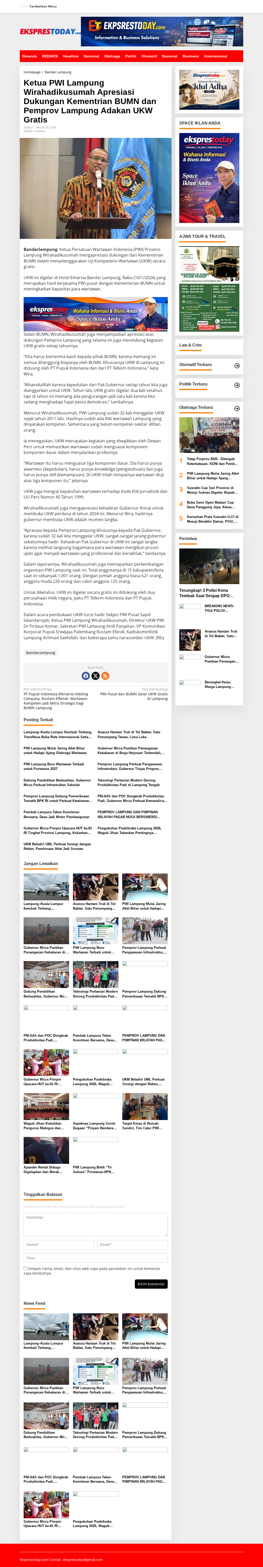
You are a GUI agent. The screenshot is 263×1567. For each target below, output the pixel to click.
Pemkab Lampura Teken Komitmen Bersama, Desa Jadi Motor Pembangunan (56, 814)
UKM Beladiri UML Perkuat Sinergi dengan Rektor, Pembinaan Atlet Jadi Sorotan (57, 846)
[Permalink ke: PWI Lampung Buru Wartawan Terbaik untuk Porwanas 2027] (95, 930)
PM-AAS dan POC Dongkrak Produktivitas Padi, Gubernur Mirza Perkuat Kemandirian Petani (132, 798)
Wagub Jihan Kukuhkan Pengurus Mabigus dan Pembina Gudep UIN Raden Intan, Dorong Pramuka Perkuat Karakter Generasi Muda (45, 1126)
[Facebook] (86, 676)
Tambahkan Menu (43, 6)
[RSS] (105, 676)
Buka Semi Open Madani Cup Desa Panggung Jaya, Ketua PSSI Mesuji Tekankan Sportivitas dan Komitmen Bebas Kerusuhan (213, 505)
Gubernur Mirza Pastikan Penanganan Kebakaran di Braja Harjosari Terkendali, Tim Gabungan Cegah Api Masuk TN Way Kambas (130, 750)
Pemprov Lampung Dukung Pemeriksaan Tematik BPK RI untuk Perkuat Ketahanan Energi (56, 798)
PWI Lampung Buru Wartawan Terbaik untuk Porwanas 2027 (54, 766)
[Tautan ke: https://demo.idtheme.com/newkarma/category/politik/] (237, 385)
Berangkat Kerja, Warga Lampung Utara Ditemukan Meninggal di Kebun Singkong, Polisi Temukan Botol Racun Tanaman (221, 684)
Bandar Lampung (34, 131)
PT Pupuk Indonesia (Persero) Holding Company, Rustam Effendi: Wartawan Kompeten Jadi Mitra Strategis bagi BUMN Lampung (56, 698)
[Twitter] (95, 676)
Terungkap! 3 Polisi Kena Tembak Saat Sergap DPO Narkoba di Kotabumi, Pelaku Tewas (207, 593)
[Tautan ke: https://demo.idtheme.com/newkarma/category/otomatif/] (237, 366)
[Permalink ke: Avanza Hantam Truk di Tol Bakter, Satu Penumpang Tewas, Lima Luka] (95, 886)
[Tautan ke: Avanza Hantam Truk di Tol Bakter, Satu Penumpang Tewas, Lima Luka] (190, 639)
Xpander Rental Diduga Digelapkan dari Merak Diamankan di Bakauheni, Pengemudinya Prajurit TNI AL (45, 1169)
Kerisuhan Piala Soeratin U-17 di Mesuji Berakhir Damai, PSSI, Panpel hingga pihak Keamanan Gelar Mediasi (213, 519)
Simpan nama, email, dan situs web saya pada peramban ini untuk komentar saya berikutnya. (92, 1271)
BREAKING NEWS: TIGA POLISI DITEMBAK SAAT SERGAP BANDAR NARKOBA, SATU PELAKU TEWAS (219, 608)
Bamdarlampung (40, 652)
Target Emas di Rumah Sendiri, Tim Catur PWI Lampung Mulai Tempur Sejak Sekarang (141, 1126)
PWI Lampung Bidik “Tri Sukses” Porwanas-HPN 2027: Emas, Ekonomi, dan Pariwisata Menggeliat (94, 1169)
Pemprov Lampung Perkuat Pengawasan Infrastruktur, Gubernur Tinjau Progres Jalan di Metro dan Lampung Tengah (130, 766)
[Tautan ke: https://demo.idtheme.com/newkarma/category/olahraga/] (237, 408)
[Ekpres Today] (50, 31)
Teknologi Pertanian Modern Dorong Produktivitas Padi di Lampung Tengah (129, 782)
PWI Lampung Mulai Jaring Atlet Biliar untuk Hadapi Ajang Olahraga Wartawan (55, 750)
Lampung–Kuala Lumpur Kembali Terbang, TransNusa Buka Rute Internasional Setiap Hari (58, 734)
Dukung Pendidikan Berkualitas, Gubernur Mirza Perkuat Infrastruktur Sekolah (57, 782)
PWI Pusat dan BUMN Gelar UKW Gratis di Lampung (134, 694)
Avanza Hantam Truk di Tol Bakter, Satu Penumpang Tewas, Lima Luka (129, 734)
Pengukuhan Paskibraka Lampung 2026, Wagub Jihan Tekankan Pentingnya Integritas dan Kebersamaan (130, 830)
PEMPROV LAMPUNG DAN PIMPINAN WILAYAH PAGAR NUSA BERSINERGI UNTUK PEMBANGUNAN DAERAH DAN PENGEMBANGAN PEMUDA (128, 814)
